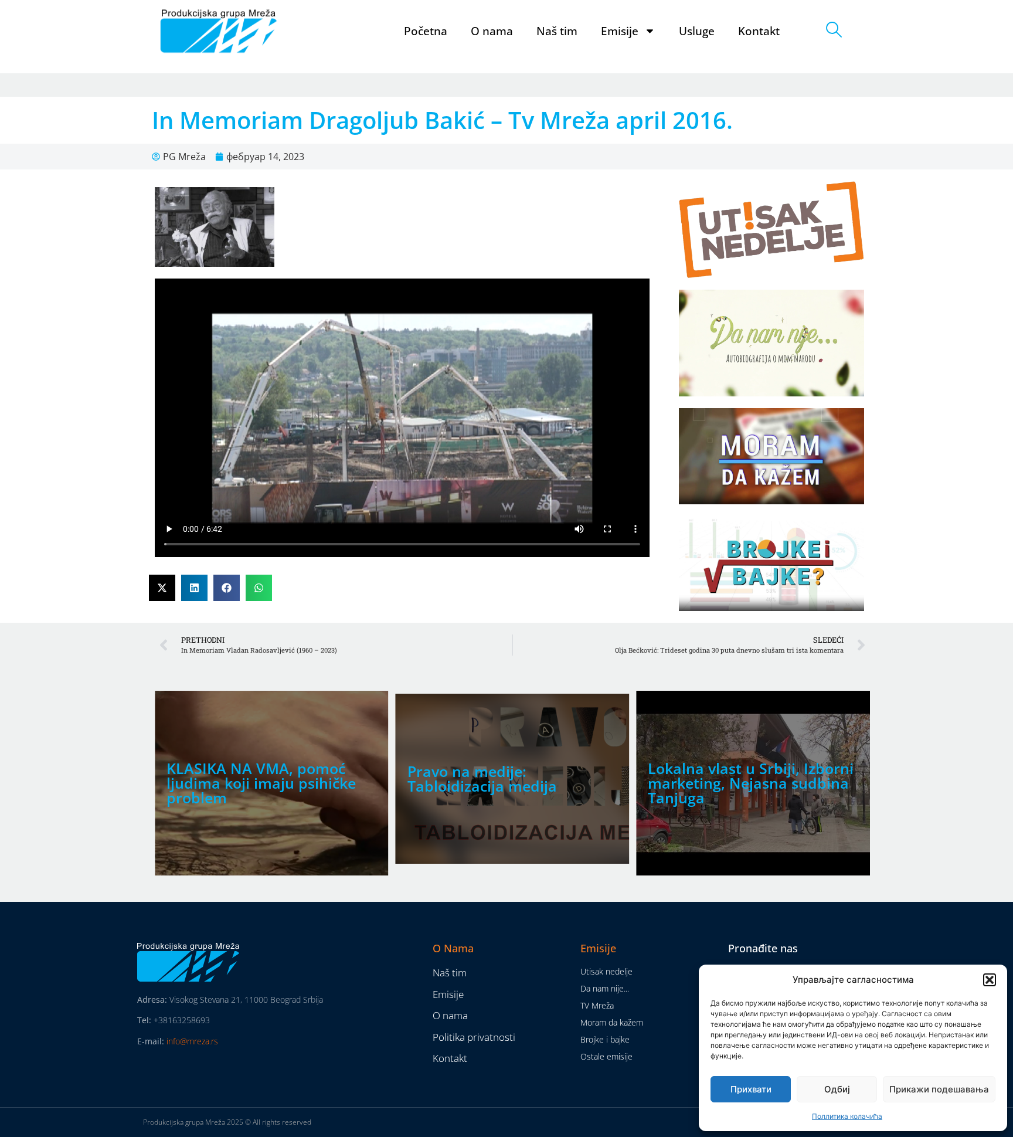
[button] (989, 980)
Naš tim (556, 31)
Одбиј (837, 1089)
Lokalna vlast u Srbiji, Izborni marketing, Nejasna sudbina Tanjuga (751, 782)
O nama (492, 31)
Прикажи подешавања (939, 1089)
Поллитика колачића (847, 1116)
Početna (425, 31)
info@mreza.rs (192, 1041)
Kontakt (759, 31)
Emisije (619, 31)
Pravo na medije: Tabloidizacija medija (482, 778)
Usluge (697, 31)
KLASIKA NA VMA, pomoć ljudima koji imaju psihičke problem (261, 782)
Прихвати (750, 1089)
